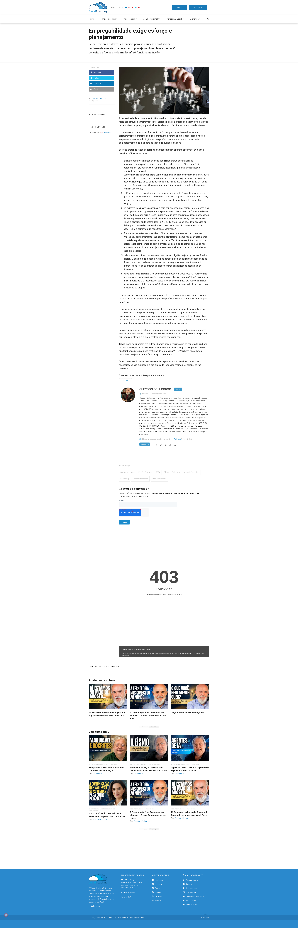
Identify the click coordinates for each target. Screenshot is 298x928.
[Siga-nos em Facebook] (123, 7)
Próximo (153, 727)
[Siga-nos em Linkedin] (127, 7)
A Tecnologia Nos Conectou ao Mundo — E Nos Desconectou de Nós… (148, 715)
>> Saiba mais (94, 906)
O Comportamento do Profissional (136, 472)
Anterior (145, 727)
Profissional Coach (174, 19)
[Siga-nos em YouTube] (133, 7)
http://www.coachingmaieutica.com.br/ (156, 439)
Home (91, 19)
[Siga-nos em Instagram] (130, 7)
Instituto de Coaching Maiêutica (154, 394)
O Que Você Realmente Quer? (187, 712)
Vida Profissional (150, 19)
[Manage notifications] (6, 915)
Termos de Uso (127, 897)
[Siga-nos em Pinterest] (139, 7)
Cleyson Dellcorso (155, 389)
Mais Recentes (109, 19)
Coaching (124, 479)
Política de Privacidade (130, 893)
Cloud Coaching (191, 472)
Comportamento (140, 479)
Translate (107, 133)
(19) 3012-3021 (187, 439)
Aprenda (194, 19)
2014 (158, 472)
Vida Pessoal (129, 19)
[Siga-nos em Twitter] (136, 7)
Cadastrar (198, 8)
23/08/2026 (115, 8)
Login (179, 8)
